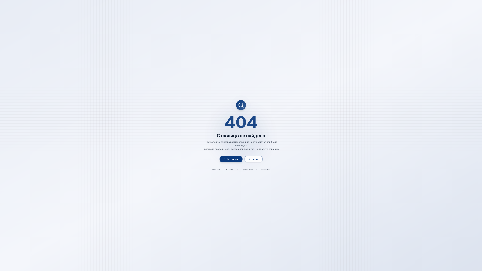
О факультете (247, 170)
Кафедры (230, 170)
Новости (216, 170)
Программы (265, 170)
